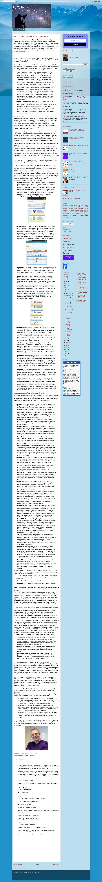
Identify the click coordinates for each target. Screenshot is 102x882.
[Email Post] (35, 753)
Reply (19, 837)
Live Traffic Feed (71, 362)
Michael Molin (66, 116)
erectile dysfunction (74, 371)
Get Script (66, 395)
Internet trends (67, 206)
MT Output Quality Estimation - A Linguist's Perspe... (69, 320)
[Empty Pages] (65, 268)
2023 (65, 277)
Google (86, 205)
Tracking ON (76, 395)
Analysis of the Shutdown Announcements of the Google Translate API (76, 163)
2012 (65, 351)
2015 (65, 345)
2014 (65, 347)
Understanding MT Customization (71, 198)
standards (77, 213)
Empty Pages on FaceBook (68, 263)
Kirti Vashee (66, 102)
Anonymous (66, 89)
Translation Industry (68, 210)
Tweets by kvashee (67, 82)
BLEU (66, 205)
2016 (65, 291)
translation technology (29, 755)
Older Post (55, 865)
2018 (65, 287)
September (68, 299)
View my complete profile (75, 57)
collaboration (79, 210)
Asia (63, 205)
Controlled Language (74, 205)
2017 (65, 289)
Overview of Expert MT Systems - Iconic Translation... (69, 327)
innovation (65, 213)
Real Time (71, 395)
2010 (65, 355)
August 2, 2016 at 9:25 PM (33, 763)
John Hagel (81, 273)
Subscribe (75, 44)
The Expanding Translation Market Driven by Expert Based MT (77, 170)
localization (71, 213)
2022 (65, 279)
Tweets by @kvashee (68, 77)
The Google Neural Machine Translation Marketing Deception (77, 130)
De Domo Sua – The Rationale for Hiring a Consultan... (69, 305)
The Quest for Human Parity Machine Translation (76, 138)
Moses (73, 206)
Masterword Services (81, 285)
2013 (65, 349)
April (67, 342)
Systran (86, 208)
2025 (65, 272)
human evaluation (69, 211)
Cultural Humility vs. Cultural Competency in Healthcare (83, 289)
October (68, 297)
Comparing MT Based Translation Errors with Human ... (69, 312)
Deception (81, 205)
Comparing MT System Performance (67, 240)
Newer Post (18, 865)
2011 (65, 353)
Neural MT (79, 206)
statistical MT (84, 213)
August (67, 302)
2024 (65, 274)
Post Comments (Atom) (27, 868)
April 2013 (65, 366)
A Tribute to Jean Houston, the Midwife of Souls (82, 276)
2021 (65, 281)
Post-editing (79, 208)
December (68, 293)
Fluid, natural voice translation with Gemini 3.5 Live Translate (82, 295)
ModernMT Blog (67, 231)
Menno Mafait (22, 763)
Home (16, 29)
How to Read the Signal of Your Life (82, 281)
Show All (86, 304)
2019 (65, 285)
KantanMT (21, 755)
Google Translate (82, 292)
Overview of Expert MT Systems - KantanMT (31, 36)
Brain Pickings (82, 279)
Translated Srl (66, 229)
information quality (83, 211)
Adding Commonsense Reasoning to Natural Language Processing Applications (78, 147)
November (68, 295)
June (67, 340)
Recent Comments (84, 123)
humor (75, 211)
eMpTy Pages (20, 7)
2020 (65, 283)
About (22, 29)
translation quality (69, 215)
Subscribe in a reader (68, 50)
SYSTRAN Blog (82, 300)
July (67, 338)
